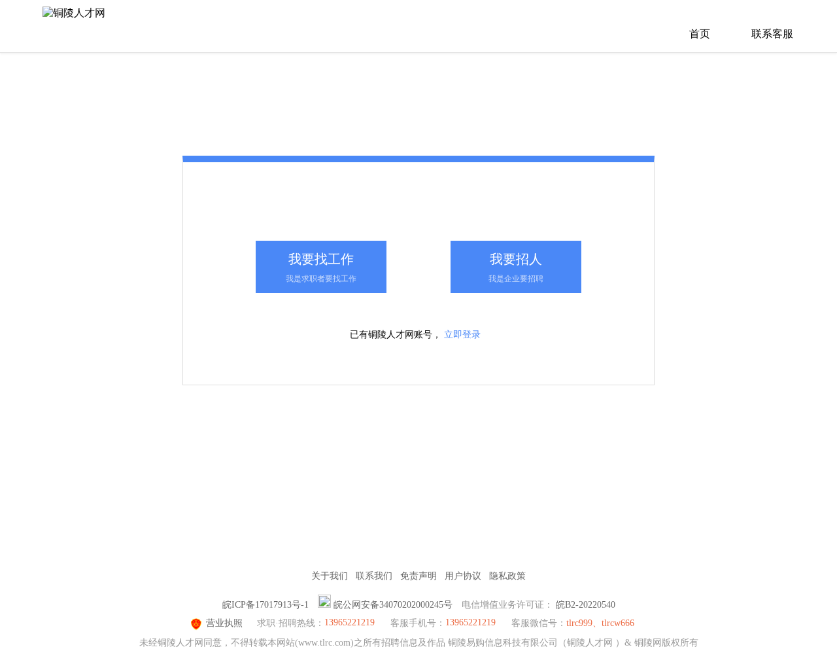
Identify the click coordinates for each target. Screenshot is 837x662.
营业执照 (224, 623)
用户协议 (463, 576)
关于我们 (329, 576)
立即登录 (462, 335)
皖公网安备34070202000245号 (393, 605)
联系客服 (772, 33)
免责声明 (418, 576)
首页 (699, 33)
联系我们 (374, 576)
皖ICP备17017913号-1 (265, 605)
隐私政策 (507, 576)
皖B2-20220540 (585, 605)
